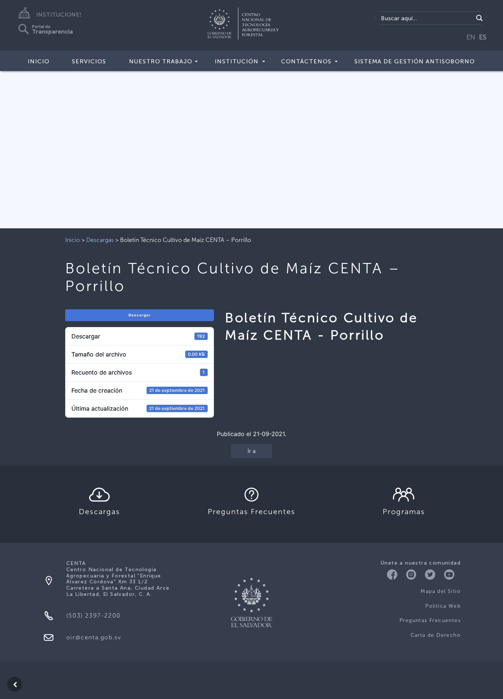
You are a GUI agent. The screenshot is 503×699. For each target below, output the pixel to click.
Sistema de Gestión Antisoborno (414, 61)
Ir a (251, 450)
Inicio (38, 61)
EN (471, 37)
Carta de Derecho (436, 635)
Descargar (140, 315)
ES (482, 37)
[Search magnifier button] (479, 18)
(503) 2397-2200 (93, 615)
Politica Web (443, 606)
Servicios (89, 61)
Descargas (100, 239)
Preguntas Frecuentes (430, 620)
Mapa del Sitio (441, 591)
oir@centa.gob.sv (94, 637)
